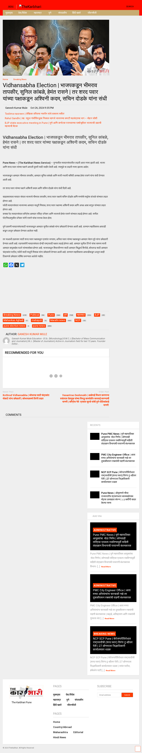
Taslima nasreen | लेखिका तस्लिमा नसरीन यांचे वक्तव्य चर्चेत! (34, 113)
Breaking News (104, 633)
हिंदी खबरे (76, 12)
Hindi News (59, 737)
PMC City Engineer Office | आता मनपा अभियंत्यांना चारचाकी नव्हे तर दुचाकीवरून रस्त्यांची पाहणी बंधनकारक (118, 458)
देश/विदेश (22, 12)
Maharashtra (60, 732)
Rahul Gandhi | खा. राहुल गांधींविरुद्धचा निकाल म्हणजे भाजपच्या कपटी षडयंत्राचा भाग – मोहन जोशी (51, 118)
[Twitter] (112, 6)
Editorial (78, 732)
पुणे (50, 12)
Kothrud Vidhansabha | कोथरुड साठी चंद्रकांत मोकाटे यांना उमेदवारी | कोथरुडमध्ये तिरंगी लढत (26, 397)
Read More (106, 567)
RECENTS (95, 425)
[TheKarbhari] (28, 6)
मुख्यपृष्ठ (9, 12)
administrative (105, 530)
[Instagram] (119, 6)
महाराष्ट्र (38, 12)
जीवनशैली (92, 12)
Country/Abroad (62, 727)
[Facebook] (123, 6)
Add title (97, 516)
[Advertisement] (56, 292)
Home (56, 721)
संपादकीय (62, 12)
